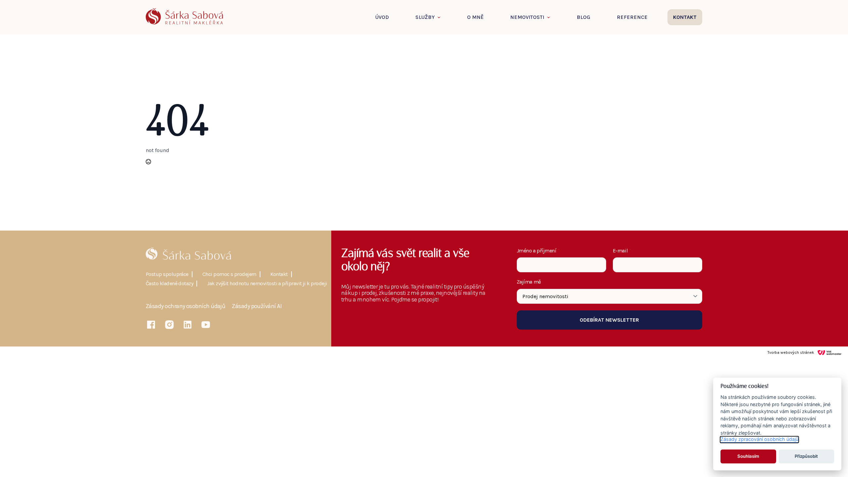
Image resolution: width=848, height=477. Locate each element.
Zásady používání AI (257, 306)
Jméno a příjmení (538, 251)
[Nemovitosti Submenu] (550, 17)
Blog (583, 17)
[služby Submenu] (441, 17)
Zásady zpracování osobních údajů (759, 439)
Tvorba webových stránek (791, 352)
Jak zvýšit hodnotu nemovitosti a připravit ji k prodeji (267, 284)
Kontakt (279, 274)
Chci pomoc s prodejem (229, 274)
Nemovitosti (527, 17)
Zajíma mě (529, 282)
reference (632, 17)
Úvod (382, 17)
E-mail (622, 251)
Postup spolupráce (167, 274)
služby (425, 17)
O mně (475, 17)
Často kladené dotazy (169, 284)
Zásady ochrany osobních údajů (185, 306)
